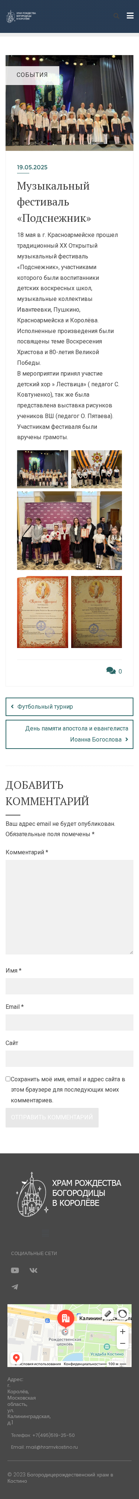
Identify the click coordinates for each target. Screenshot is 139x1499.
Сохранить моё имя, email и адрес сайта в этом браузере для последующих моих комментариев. (68, 1090)
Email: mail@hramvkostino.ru (44, 1447)
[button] (45, 1233)
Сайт (12, 1043)
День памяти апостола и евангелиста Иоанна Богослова (76, 734)
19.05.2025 (32, 167)
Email (15, 1006)
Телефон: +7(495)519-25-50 (43, 1435)
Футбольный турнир (45, 706)
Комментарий (27, 852)
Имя (13, 970)
